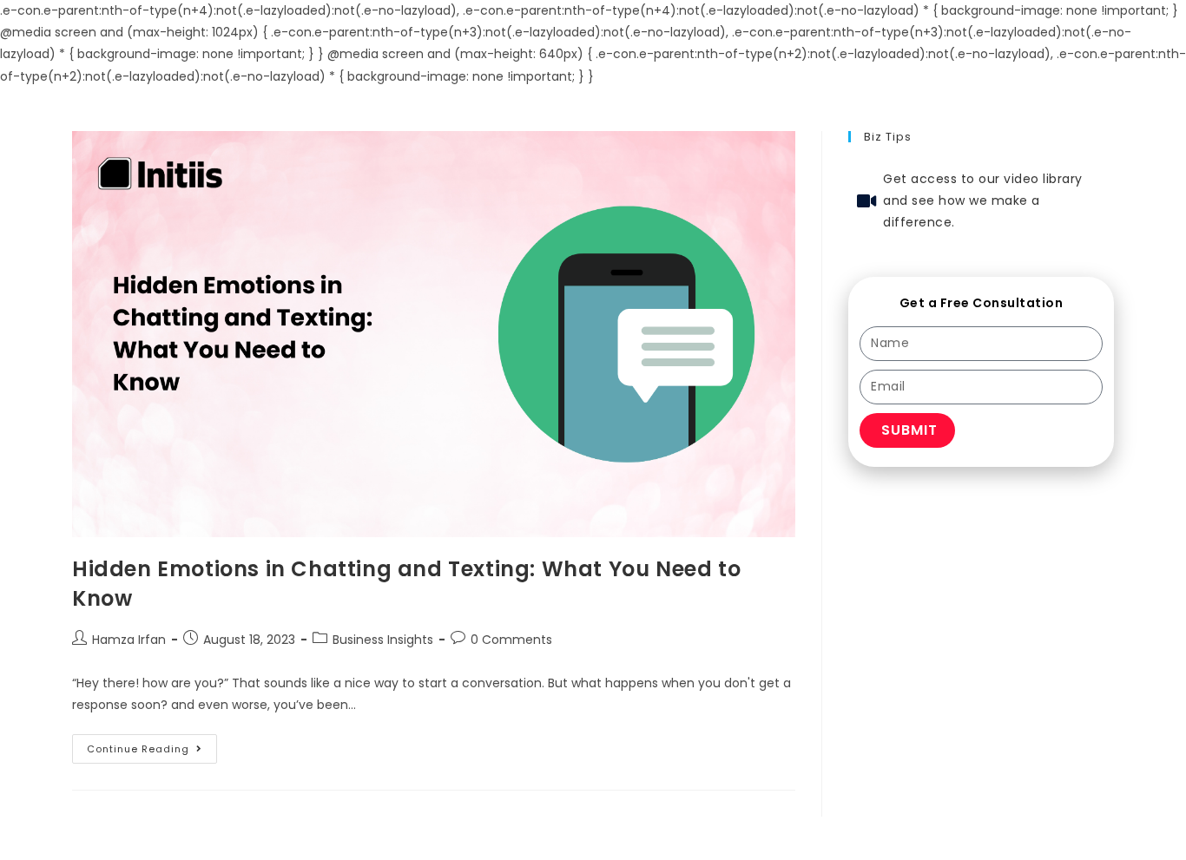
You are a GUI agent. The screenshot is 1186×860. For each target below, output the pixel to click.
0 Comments (511, 639)
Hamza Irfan (129, 639)
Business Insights (383, 639)
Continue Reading (152, 745)
